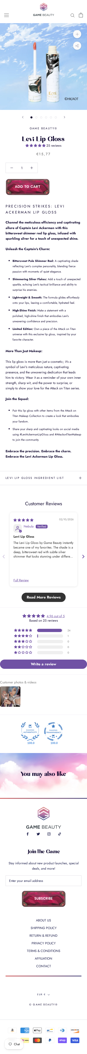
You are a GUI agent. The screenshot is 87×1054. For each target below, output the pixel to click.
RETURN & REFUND (43, 935)
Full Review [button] (21, 580)
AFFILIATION (43, 958)
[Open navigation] (6, 15)
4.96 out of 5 (56, 616)
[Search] (73, 15)
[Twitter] (38, 834)
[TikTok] (59, 834)
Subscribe (43, 899)
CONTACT (43, 966)
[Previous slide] (3, 556)
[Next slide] (83, 556)
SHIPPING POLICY (44, 928)
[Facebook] (27, 834)
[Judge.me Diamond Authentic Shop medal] (30, 731)
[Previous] (22, 117)
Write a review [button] (43, 664)
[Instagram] (49, 834)
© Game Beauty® (43, 1004)
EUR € (41, 994)
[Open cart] (81, 15)
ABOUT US (43, 920)
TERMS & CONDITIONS (43, 951)
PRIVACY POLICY (44, 943)
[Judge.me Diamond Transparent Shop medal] (53, 731)
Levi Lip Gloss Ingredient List (35, 478)
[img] (23, 520)
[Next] (64, 117)
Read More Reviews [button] (44, 597)
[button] (36, 145)
